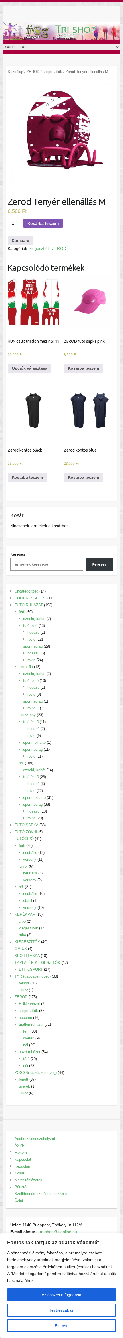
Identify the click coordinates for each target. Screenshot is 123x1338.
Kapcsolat (23, 1159)
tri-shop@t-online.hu (58, 1231)
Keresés (17, 554)
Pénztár (21, 1187)
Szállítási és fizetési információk (42, 1194)
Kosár (19, 1173)
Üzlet (19, 1200)
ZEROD (33, 72)
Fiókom (21, 1152)
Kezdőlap (15, 72)
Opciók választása (29, 368)
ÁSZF (19, 1145)
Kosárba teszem (43, 223)
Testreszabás (61, 1310)
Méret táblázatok (28, 1180)
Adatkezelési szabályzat (35, 1139)
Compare (20, 240)
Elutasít (61, 1325)
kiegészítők (52, 72)
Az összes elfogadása (61, 1294)
